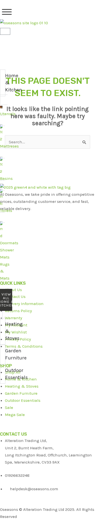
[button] (7, 12)
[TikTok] (47, 251)
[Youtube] (47, 239)
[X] (47, 227)
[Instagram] (47, 263)
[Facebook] (47, 215)
